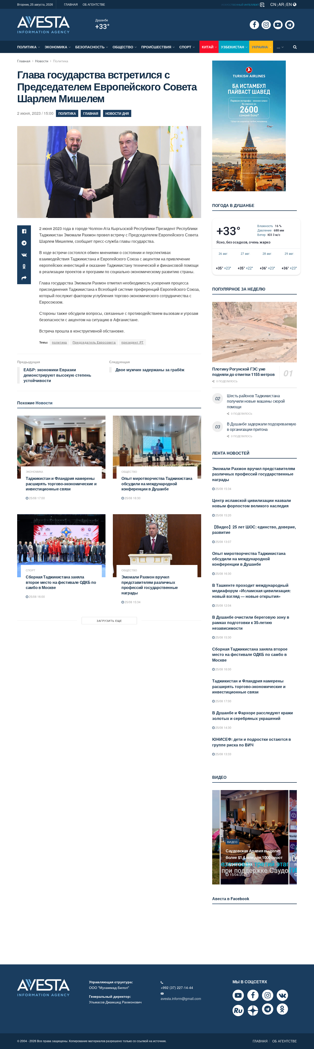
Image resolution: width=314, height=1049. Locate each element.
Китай (207, 46)
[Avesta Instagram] (267, 995)
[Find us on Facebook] (254, 24)
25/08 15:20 (223, 515)
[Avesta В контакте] (282, 995)
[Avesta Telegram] (267, 1009)
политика (59, 342)
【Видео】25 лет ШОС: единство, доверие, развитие (254, 529)
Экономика (56, 46)
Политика (27, 46)
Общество (123, 46)
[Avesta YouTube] (238, 995)
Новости (41, 60)
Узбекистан (232, 46)
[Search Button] (295, 47)
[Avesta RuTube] (238, 1010)
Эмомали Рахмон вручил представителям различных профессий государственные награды (149, 585)
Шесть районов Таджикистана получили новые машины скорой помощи (256, 401)
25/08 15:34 (132, 602)
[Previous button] (215, 837)
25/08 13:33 (223, 754)
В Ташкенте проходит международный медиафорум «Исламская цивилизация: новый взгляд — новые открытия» (251, 590)
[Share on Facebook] (24, 231)
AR (281, 4)
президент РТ (132, 342)
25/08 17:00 (36, 498)
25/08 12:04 (223, 605)
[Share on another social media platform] (24, 278)
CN (273, 4)
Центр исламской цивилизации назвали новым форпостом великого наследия (251, 503)
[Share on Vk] (24, 255)
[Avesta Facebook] (253, 995)
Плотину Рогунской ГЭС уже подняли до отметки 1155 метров (243, 371)
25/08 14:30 (223, 727)
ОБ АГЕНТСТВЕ (94, 4)
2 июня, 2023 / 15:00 (35, 113)
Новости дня (117, 113)
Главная (23, 60)
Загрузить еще (109, 621)
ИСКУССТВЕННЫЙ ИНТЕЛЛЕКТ (240, 4)
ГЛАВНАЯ (71, 4)
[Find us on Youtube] (278, 24)
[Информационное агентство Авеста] (43, 24)
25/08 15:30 (223, 637)
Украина (260, 46)
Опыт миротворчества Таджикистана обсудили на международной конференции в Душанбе (156, 483)
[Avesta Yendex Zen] (253, 1010)
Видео (232, 848)
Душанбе (101, 20)
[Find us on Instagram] (266, 24)
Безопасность (90, 46)
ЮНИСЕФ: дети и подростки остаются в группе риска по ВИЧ (251, 741)
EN (289, 4)
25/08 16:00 (36, 596)
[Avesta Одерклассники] (282, 1009)
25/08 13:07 (223, 541)
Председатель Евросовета (94, 342)
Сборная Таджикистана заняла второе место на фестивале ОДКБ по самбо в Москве (61, 582)
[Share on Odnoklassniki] (24, 266)
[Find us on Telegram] (289, 24)
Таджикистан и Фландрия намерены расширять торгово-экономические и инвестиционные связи (61, 483)
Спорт (185, 46)
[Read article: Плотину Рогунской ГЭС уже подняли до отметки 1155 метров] (254, 332)
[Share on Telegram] (24, 243)
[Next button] (293, 837)
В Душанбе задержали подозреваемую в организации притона (261, 426)
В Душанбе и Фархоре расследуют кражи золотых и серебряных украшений (252, 715)
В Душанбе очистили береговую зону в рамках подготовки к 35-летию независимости (250, 622)
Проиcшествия (156, 46)
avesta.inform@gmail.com (181, 998)
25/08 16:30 (132, 498)
